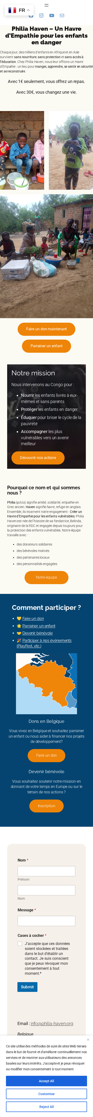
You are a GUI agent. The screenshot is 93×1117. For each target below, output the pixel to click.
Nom (21, 898)
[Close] (88, 1039)
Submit (27, 986)
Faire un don (33, 618)
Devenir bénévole (37, 633)
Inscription (46, 806)
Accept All (46, 1081)
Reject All (46, 1107)
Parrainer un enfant (38, 626)
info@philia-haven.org (52, 1023)
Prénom (23, 879)
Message (27, 910)
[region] (46, 1076)
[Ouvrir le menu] (46, 5)
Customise (46, 1094)
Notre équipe (46, 577)
